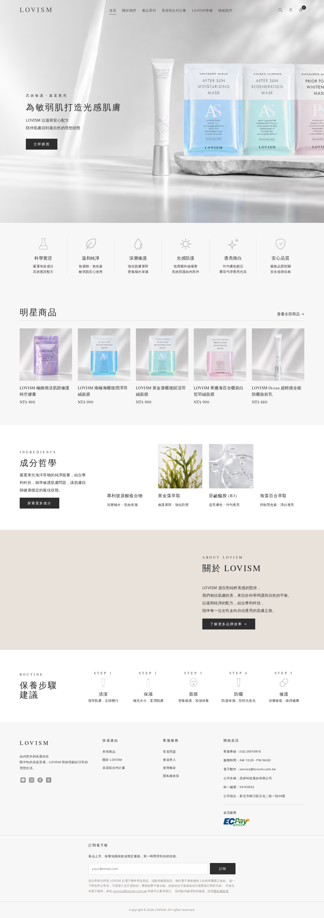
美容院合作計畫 (174, 10)
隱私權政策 (171, 775)
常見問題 (169, 751)
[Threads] (48, 780)
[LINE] (23, 780)
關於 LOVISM (112, 759)
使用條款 (169, 767)
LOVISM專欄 (202, 10)
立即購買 (42, 144)
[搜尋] (280, 9)
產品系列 (149, 10)
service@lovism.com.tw (130, 891)
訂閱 (222, 869)
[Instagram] (31, 780)
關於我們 (129, 10)
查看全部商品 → (290, 314)
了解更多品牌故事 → (228, 624)
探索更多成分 (39, 503)
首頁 (112, 10)
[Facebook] (40, 780)
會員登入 (169, 759)
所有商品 (109, 751)
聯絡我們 (225, 10)
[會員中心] (290, 9)
